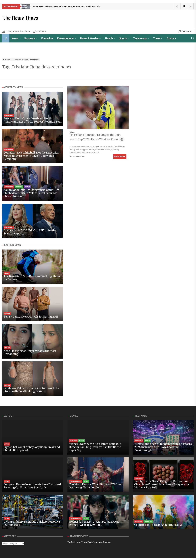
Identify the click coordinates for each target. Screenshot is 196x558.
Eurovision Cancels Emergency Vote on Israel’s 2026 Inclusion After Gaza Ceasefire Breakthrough (163, 447)
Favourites (186, 31)
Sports (123, 38)
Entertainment (65, 38)
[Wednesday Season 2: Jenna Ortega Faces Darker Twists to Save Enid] (97, 512)
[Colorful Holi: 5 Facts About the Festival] (163, 512)
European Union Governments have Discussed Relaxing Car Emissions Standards (32, 486)
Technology (140, 38)
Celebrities (8, 115)
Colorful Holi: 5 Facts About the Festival (158, 524)
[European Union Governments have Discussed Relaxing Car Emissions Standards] (32, 474)
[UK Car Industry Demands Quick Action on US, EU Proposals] (32, 512)
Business (29, 38)
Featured (19, 187)
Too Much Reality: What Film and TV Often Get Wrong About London (95, 486)
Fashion (7, 314)
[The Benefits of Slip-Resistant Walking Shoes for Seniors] (32, 267)
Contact (171, 38)
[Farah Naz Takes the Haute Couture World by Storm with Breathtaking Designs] (32, 378)
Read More (119, 156)
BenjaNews (93, 542)
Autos (6, 444)
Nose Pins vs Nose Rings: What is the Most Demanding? (30, 352)
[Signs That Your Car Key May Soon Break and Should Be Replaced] (32, 437)
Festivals (138, 441)
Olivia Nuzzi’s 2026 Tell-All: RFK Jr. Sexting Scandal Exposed (30, 232)
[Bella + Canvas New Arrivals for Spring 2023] (32, 304)
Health (109, 38)
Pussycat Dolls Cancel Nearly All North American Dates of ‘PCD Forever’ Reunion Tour (33, 120)
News (14, 38)
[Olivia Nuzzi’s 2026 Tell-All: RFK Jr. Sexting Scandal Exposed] (32, 221)
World (27, 187)
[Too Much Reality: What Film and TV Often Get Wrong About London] (97, 474)
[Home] (5, 38)
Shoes (6, 273)
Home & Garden (89, 38)
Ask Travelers (105, 542)
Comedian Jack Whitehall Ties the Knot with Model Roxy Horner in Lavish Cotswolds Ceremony (31, 156)
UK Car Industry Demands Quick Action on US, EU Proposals (32, 523)
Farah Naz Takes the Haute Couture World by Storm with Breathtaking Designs (31, 390)
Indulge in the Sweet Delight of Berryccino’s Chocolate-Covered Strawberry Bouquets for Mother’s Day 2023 (161, 484)
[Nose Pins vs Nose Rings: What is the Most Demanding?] (32, 341)
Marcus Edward (75, 157)
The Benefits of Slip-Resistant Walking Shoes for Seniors (32, 278)
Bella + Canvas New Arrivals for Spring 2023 (31, 316)
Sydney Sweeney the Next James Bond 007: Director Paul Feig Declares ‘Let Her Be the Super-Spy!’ (95, 447)
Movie (81, 441)
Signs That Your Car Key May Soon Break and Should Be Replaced (32, 448)
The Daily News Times (77, 542)
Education (47, 38)
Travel (156, 38)
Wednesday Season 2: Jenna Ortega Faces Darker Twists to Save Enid (94, 523)
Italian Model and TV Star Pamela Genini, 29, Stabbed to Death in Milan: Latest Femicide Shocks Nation (31, 193)
